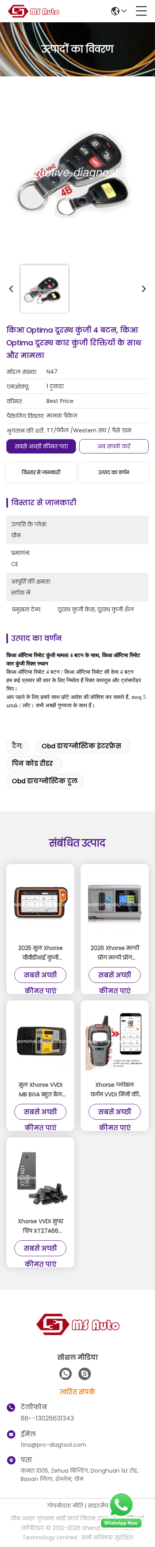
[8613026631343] (65, 1374)
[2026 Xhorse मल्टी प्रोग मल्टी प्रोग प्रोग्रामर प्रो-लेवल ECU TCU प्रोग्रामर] (114, 904)
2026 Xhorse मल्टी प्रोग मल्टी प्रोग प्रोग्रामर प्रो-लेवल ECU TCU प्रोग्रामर (115, 953)
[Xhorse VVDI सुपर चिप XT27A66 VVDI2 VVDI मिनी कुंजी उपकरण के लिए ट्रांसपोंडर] (40, 1177)
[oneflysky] (85, 1374)
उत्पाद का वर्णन (113, 472)
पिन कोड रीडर (32, 763)
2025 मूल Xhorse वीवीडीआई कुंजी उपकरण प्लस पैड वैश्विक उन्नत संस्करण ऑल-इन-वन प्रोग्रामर (40, 953)
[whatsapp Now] (121, 1527)
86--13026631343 (47, 1418)
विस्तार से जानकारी (41, 472)
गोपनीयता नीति (65, 1506)
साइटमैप (98, 1506)
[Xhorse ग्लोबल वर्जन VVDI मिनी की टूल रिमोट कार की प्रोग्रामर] (114, 1041)
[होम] (77, 1334)
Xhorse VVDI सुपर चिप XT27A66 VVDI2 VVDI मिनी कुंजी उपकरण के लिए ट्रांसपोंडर (40, 1226)
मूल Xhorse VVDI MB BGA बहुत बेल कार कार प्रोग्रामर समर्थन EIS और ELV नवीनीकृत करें (40, 1090)
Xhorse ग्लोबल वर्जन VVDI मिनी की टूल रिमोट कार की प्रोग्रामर (115, 1090)
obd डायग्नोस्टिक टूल (45, 781)
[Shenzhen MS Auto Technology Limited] (33, 11)
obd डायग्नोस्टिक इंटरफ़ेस (81, 746)
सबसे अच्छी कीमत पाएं (41, 446)
